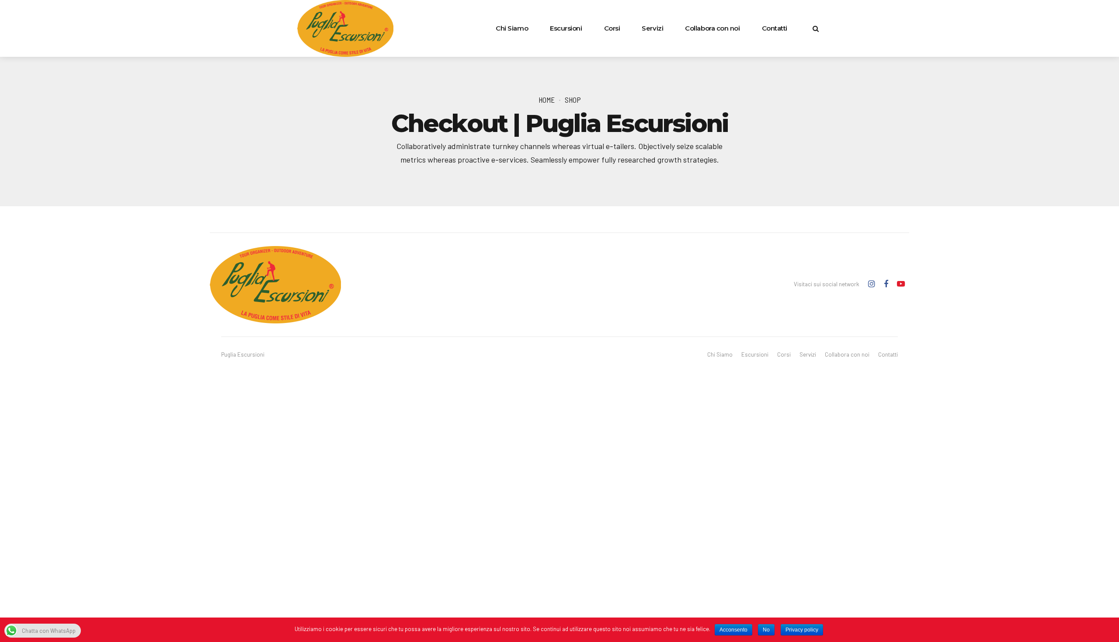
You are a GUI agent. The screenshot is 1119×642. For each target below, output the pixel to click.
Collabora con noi (712, 28)
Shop (573, 99)
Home (547, 99)
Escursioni (566, 28)
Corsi (612, 28)
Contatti (774, 28)
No (766, 630)
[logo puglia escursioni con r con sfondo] (275, 284)
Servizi (652, 28)
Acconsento (733, 630)
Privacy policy (801, 630)
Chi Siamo (512, 28)
